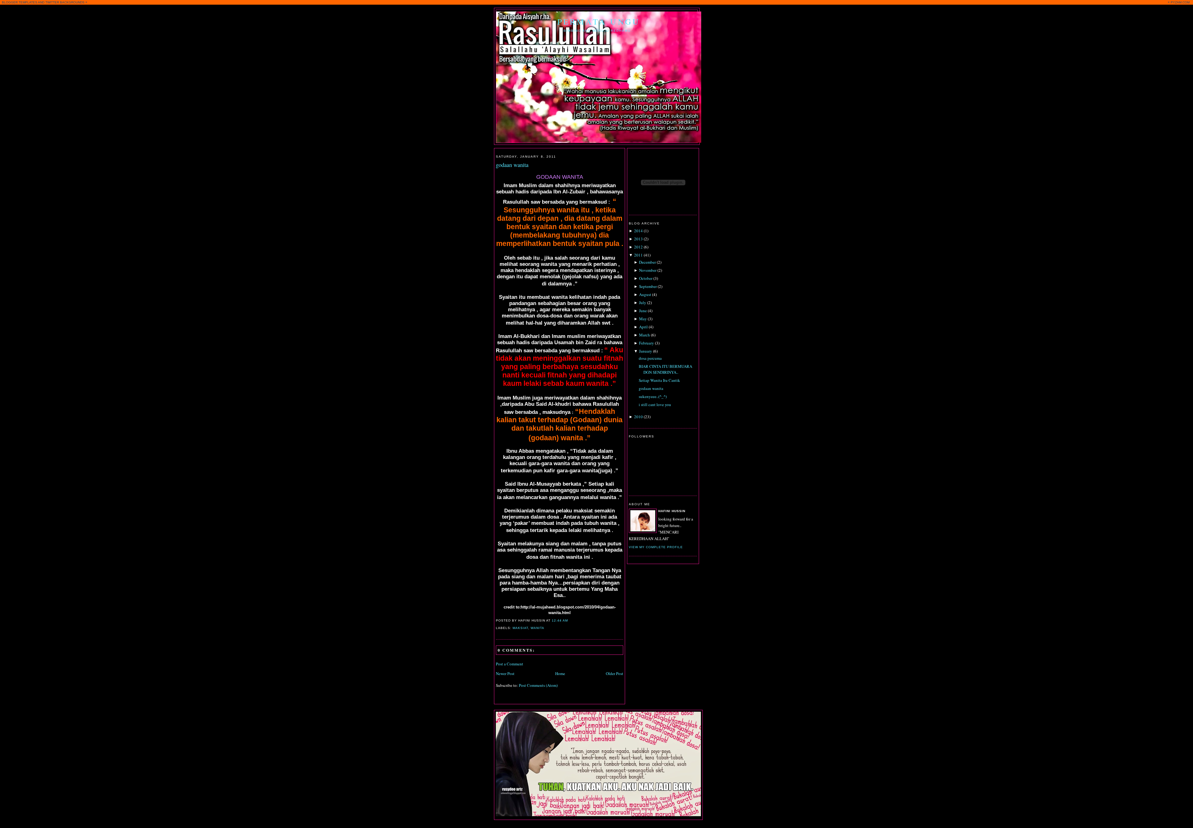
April (643, 327)
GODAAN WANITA (559, 177)
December (647, 262)
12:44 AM (560, 620)
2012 (638, 247)
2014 (638, 231)
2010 (638, 416)
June (643, 310)
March (644, 335)
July (642, 302)
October (645, 278)
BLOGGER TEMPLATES (19, 2)
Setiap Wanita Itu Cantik (659, 380)
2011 (638, 255)
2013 (638, 239)
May (643, 318)
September (648, 286)
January (645, 351)
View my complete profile (656, 547)
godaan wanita (512, 165)
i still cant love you (655, 404)
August (645, 294)
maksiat (520, 628)
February (646, 343)
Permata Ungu (598, 21)
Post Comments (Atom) (538, 685)
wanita (537, 628)
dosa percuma (650, 358)
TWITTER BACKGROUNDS (65, 2)
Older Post (614, 673)
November (647, 270)
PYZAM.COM (1180, 2)
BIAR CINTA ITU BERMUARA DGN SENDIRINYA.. (665, 369)
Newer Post (505, 673)
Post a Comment (509, 664)
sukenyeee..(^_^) (653, 396)
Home (560, 673)
